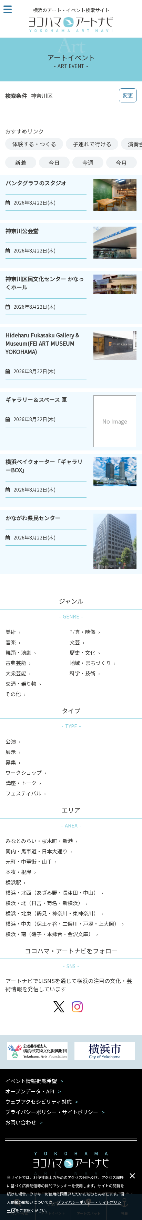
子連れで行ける (92, 144)
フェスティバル (24, 793)
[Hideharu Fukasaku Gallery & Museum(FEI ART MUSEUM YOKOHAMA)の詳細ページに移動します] (114, 358)
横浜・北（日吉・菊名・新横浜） (45, 902)
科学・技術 (83, 673)
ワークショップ (24, 772)
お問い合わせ (20, 1122)
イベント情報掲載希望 (31, 1080)
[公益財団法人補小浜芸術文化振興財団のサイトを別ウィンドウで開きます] (37, 1052)
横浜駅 (14, 882)
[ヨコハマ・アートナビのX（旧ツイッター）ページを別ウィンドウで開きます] (58, 1007)
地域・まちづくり (91, 662)
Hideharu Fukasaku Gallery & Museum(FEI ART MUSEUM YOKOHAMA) (42, 343)
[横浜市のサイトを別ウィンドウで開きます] (104, 1052)
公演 (11, 741)
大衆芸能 (16, 673)
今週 (87, 162)
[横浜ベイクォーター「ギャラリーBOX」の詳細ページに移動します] (114, 480)
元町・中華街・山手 (29, 861)
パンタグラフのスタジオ (36, 183)
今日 (54, 162)
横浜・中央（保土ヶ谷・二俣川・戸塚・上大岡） (63, 923)
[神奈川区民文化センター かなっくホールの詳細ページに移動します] (114, 297)
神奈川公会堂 (22, 231)
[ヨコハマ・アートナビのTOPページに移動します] (71, 24)
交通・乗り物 (22, 683)
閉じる (132, 1176)
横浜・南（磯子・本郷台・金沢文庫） (50, 934)
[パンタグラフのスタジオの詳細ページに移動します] (114, 197)
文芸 (75, 642)
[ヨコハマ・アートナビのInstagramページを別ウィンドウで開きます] (77, 1007)
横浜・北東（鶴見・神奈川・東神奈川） (53, 913)
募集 (11, 762)
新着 (20, 162)
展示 (11, 751)
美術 (11, 631)
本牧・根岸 (19, 871)
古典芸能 (16, 662)
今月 (121, 162)
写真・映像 (83, 631)
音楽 (11, 642)
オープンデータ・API (29, 1091)
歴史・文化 (83, 652)
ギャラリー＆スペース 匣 (36, 399)
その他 (14, 693)
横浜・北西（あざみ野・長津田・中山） (53, 892)
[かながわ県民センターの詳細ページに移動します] (114, 542)
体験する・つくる (34, 144)
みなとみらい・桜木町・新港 (40, 840)
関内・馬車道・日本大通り (37, 851)
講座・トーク (22, 782)
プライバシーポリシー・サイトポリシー (51, 1111)
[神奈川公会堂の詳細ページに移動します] (114, 245)
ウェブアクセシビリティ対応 (38, 1101)
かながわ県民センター (33, 518)
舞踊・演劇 (19, 652)
